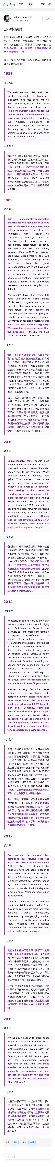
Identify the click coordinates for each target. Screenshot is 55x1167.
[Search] (30, 4)
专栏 (21, 4)
